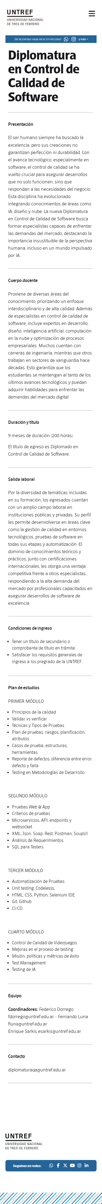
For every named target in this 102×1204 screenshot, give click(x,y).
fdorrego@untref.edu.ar (31, 1016)
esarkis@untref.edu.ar (59, 1031)
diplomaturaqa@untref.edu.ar (37, 1070)
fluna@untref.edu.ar (27, 1024)
